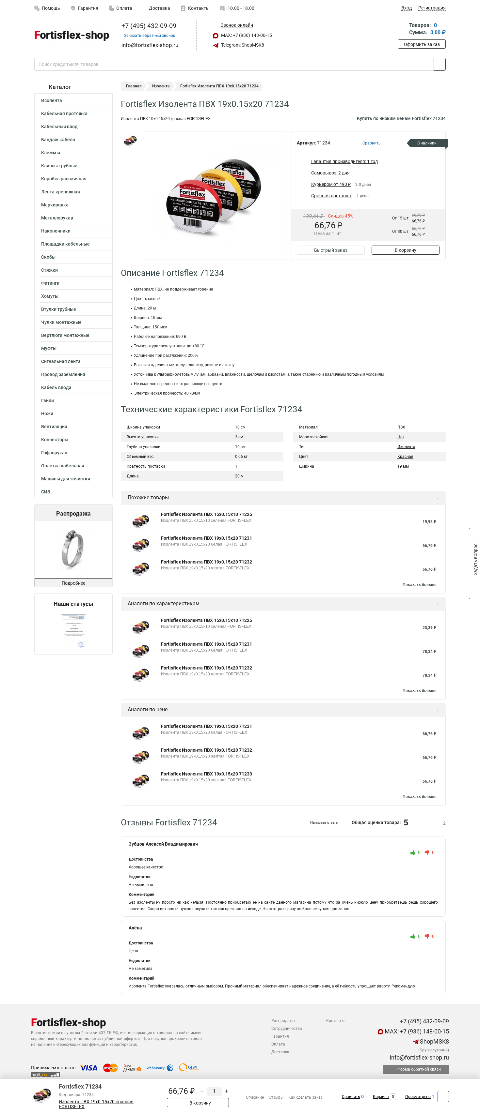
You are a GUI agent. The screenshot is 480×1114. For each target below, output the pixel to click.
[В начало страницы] (443, 1096)
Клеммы (50, 152)
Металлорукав (57, 217)
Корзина (381, 1096)
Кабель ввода (56, 387)
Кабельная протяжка (64, 113)
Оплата (124, 8)
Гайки (47, 400)
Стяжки (49, 270)
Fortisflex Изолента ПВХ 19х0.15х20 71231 (206, 538)
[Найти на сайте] (440, 64)
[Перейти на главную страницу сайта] (71, 35)
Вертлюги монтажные (65, 335)
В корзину (405, 250)
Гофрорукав (54, 452)
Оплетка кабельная (62, 465)
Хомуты (49, 296)
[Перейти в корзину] (402, 29)
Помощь (51, 8)
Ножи (47, 413)
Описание (255, 1097)
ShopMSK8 (434, 1041)
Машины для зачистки (65, 478)
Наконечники (56, 230)
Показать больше (419, 584)
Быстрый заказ (330, 250)
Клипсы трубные (59, 165)
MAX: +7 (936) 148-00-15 (246, 35)
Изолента (51, 100)
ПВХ (401, 427)
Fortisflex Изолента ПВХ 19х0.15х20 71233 (206, 773)
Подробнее (73, 583)
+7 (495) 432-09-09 (148, 26)
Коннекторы (54, 439)
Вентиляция (54, 426)
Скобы (48, 257)
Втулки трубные (58, 309)
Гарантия (88, 8)
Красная (405, 456)
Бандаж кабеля (58, 139)
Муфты (48, 348)
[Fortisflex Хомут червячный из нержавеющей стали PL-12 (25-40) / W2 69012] (73, 550)
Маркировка (55, 204)
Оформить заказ (422, 44)
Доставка (159, 8)
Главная (134, 86)
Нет (400, 437)
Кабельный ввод (59, 126)
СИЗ (45, 491)
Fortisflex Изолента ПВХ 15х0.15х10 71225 (206, 514)
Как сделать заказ (305, 1097)
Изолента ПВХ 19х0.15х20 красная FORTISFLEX (96, 1104)
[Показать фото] (130, 141)
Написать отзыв (324, 822)
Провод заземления (63, 374)
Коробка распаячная (64, 178)
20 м (239, 476)
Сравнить (351, 1096)
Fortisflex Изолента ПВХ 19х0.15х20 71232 (206, 562)
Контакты (199, 8)
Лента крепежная (60, 191)
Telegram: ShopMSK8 (242, 45)
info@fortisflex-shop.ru (419, 1057)
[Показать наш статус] (73, 631)
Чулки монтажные (61, 322)
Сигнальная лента (61, 361)
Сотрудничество (286, 1028)
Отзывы (276, 1097)
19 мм (403, 466)
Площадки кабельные (65, 244)
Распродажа (283, 1020)
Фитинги (50, 283)
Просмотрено (418, 1096)
